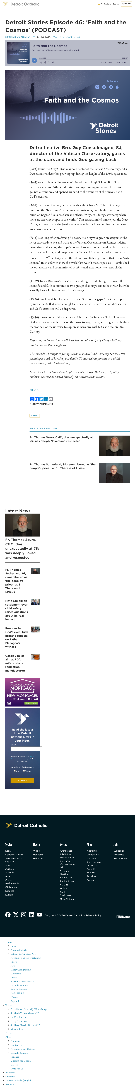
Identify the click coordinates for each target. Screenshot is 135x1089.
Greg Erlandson (19, 1021)
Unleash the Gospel (21, 1060)
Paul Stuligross (65, 894)
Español (9, 891)
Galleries (38, 858)
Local (8, 851)
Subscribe (126, 4)
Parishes (91, 876)
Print (35, 415)
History (15, 997)
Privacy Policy (94, 915)
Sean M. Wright (64, 887)
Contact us (93, 854)
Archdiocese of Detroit (94, 864)
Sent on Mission (19, 989)
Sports (9, 865)
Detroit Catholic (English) (18, 1080)
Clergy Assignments (12, 882)
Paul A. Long (67, 881)
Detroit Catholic (17, 37)
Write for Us (120, 858)
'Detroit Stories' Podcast (23, 981)
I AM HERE (17, 993)
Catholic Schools (10, 871)
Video (36, 851)
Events (9, 895)
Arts (7, 876)
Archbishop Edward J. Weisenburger (67, 854)
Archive (9, 1084)
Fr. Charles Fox (18, 1017)
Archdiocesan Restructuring (26, 957)
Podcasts (38, 854)
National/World (14, 854)
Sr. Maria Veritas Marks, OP (68, 864)
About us (92, 851)
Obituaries (11, 887)
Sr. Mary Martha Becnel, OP (66, 874)
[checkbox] (22, 771)
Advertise (119, 854)
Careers (91, 880)
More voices (17, 1029)
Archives (91, 858)
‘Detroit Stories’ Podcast (66, 37)
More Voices (67, 899)
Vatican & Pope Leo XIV (13, 860)
